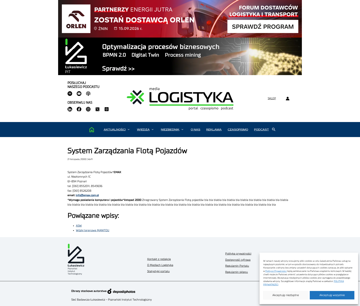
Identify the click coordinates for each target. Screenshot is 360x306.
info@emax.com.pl (87, 195)
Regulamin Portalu (237, 266)
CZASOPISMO (238, 129)
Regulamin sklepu (236, 272)
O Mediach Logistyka (160, 265)
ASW (79, 225)
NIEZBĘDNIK (170, 129)
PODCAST (261, 129)
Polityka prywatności (238, 253)
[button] (128, 129)
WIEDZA (143, 129)
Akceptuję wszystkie (332, 295)
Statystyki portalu (158, 271)
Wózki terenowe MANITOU (92, 230)
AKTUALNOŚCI (115, 129)
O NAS (195, 129)
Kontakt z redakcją (159, 259)
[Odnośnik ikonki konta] (287, 99)
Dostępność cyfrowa (237, 260)
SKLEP (272, 98)
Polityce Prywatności (276, 271)
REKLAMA (214, 129)
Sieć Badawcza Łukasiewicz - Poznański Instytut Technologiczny (111, 299)
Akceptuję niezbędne (285, 295)
